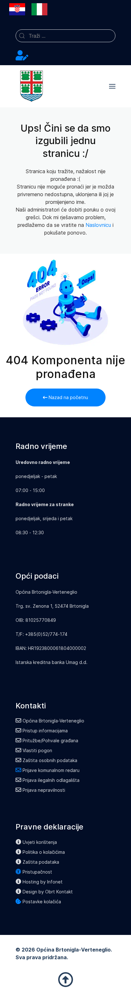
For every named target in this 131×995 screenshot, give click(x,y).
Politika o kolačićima (44, 852)
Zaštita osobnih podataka (50, 760)
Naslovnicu (98, 225)
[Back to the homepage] (31, 86)
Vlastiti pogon (37, 750)
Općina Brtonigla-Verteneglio (53, 720)
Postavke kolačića (42, 901)
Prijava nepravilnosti (44, 790)
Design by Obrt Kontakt (48, 891)
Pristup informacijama (45, 730)
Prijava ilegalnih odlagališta (51, 780)
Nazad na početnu (67, 397)
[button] (112, 86)
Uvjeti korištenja (40, 842)
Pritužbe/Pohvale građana (50, 740)
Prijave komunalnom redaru (51, 770)
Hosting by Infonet (43, 881)
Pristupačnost (37, 872)
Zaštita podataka (41, 862)
